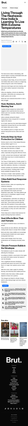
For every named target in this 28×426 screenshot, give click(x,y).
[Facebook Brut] (16, 408)
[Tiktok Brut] (5, 408)
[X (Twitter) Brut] (19, 408)
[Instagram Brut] (8, 408)
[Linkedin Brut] (22, 408)
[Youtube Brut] (11, 408)
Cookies (14, 422)
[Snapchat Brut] (14, 408)
